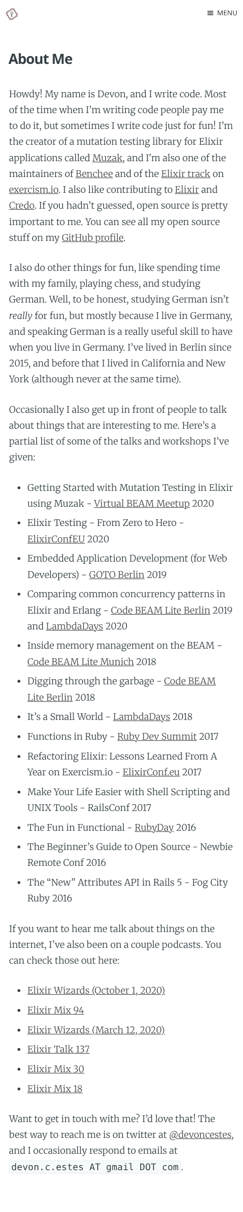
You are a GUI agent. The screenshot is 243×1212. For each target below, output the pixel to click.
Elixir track (185, 174)
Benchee (94, 174)
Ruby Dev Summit (157, 737)
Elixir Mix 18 (55, 1089)
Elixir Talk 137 (58, 1049)
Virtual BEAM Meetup (142, 504)
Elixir (187, 190)
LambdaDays (74, 626)
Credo (21, 206)
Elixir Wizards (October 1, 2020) (96, 991)
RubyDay (153, 828)
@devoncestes (200, 1135)
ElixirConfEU (56, 539)
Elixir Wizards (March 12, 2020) (95, 1030)
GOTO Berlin (117, 575)
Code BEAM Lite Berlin (160, 610)
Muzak (107, 158)
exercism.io (33, 190)
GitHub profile (92, 238)
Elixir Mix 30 (55, 1069)
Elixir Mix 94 (55, 1010)
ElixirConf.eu (151, 772)
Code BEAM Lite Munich (80, 662)
